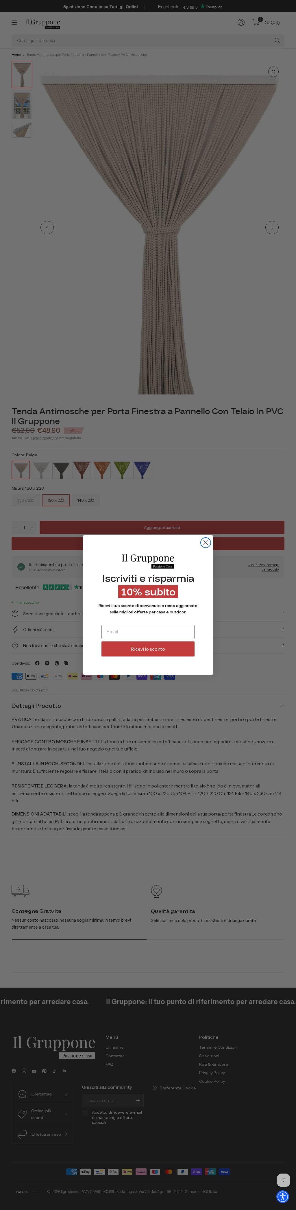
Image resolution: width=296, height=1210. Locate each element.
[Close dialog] (206, 543)
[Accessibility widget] (282, 1196)
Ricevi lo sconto (148, 649)
